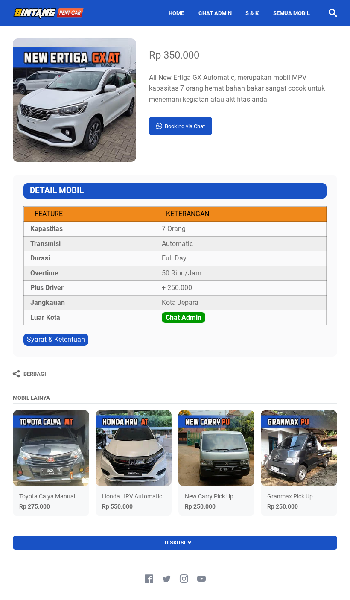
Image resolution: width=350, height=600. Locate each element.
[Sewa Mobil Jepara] (49, 13)
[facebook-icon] (149, 579)
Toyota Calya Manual (47, 496)
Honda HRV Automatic (132, 496)
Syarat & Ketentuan (56, 339)
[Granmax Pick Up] (299, 448)
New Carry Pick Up (209, 496)
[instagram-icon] (184, 579)
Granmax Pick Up (290, 496)
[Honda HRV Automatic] (134, 448)
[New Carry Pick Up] (216, 448)
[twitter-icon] (166, 579)
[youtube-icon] (201, 579)
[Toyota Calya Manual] (51, 448)
